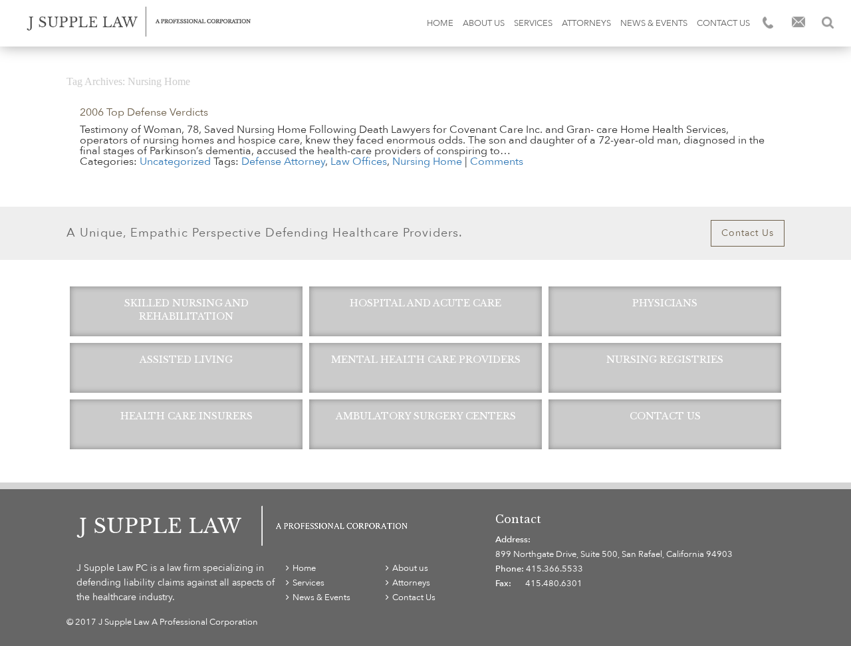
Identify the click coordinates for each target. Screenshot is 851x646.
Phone (769, 23)
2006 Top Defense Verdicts (144, 112)
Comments (496, 161)
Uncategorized (175, 161)
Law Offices (358, 161)
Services (533, 23)
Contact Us (723, 23)
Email (798, 23)
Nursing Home (427, 161)
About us (484, 23)
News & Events (653, 23)
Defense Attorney (283, 161)
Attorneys (586, 23)
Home (440, 23)
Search (827, 23)
